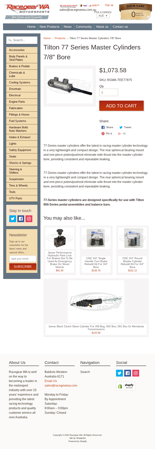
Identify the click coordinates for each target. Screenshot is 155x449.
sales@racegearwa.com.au (63, 385)
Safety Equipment (20, 150)
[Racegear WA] (27, 11)
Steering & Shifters (15, 171)
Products (60, 38)
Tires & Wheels (18, 185)
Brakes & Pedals (19, 66)
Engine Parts (17, 101)
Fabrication (16, 108)
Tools (12, 191)
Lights (12, 143)
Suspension (16, 179)
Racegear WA (76, 435)
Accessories (17, 50)
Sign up (109, 5)
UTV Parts (15, 198)
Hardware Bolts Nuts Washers (18, 129)
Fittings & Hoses (19, 114)
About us (102, 26)
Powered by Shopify (77, 441)
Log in (96, 5)
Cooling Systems (19, 82)
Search (85, 372)
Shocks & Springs (20, 162)
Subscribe (23, 266)
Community (84, 26)
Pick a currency (103, 12)
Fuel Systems (17, 120)
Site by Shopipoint (77, 438)
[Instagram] (29, 218)
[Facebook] (20, 218)
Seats (12, 156)
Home (31, 26)
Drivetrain (15, 88)
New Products (50, 26)
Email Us (51, 381)
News (68, 26)
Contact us (120, 26)
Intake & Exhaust (19, 137)
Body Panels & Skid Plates (18, 58)
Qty (101, 86)
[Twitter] (12, 218)
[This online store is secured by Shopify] (125, 388)
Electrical (14, 95)
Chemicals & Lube (17, 74)
